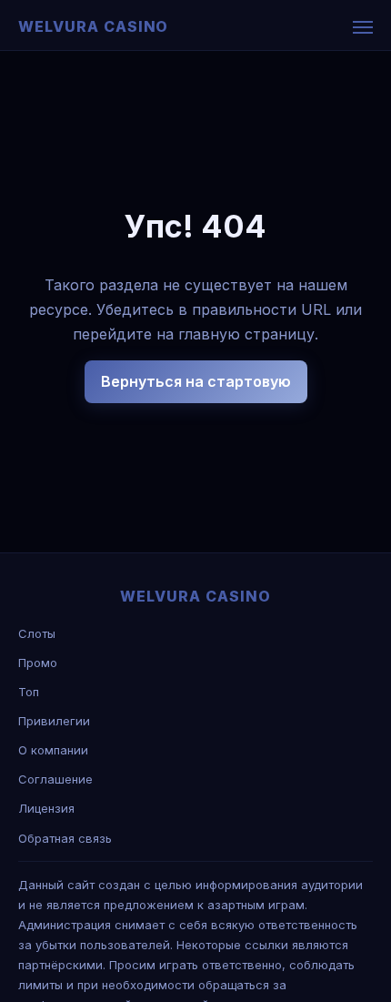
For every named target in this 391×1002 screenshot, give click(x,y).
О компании (53, 750)
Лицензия (46, 808)
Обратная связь (65, 838)
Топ (28, 691)
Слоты (36, 633)
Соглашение (55, 779)
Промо (37, 662)
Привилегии (54, 721)
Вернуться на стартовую (196, 381)
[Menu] (363, 27)
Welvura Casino (93, 26)
